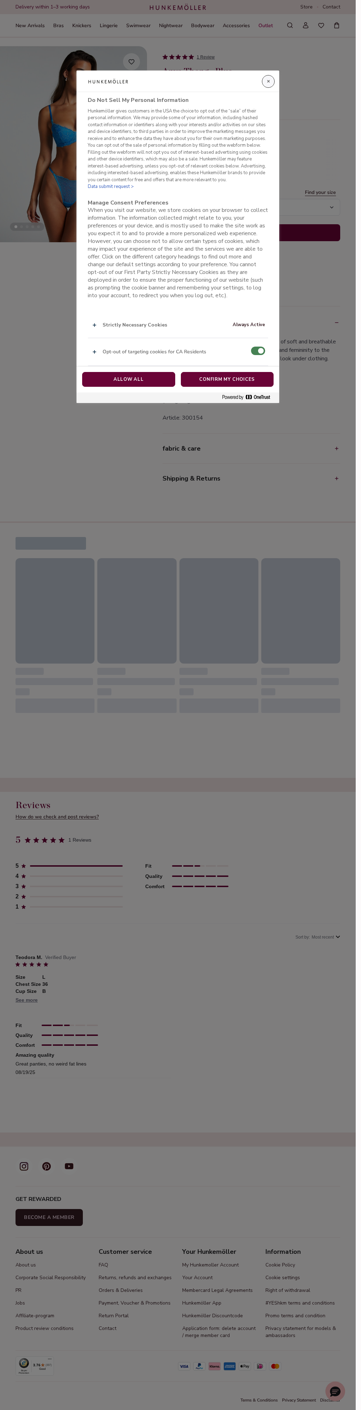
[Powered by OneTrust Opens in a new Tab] (249, 397)
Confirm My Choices (227, 379)
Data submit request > (111, 186)
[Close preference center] (268, 81)
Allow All (129, 379)
